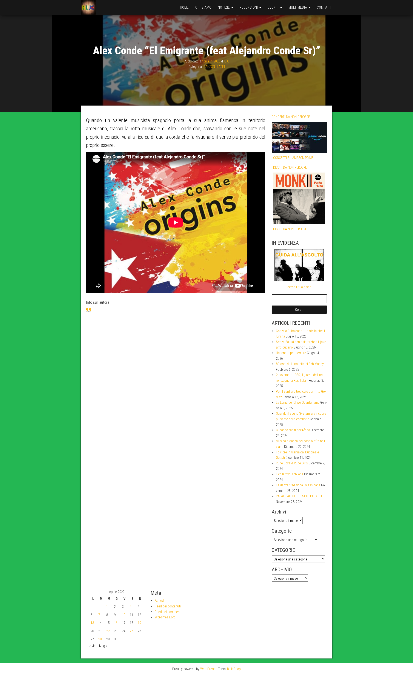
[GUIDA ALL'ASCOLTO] (299, 265)
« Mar (93, 646)
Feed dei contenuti (168, 606)
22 (108, 631)
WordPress (208, 669)
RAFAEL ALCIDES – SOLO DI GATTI (299, 496)
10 (123, 615)
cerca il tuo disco (299, 287)
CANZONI (209, 67)
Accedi (159, 601)
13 (92, 623)
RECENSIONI (249, 7)
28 (100, 639)
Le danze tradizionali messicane (298, 485)
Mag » (103, 646)
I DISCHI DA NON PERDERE (289, 167)
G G (226, 61)
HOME (184, 7)
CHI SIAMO (203, 7)
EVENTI (274, 7)
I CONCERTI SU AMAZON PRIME (292, 158)
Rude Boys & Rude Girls (292, 463)
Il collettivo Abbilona (289, 474)
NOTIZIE (224, 7)
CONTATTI (324, 7)
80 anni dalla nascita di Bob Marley (300, 364)
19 (139, 623)
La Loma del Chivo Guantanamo (297, 402)
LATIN (221, 67)
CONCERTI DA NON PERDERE (291, 117)
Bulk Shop (234, 669)
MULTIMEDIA (298, 7)
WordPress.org (165, 617)
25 (131, 631)
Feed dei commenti (168, 612)
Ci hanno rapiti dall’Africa (293, 430)
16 (115, 623)
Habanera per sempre (291, 353)
